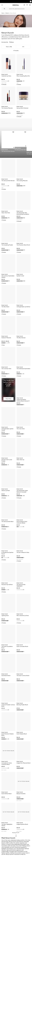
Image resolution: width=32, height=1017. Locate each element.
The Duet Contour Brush (23, 675)
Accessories (4, 42)
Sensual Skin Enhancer (22, 108)
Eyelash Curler (20, 276)
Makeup (11, 42)
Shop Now (8, 398)
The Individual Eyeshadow (23, 368)
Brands (7, 13)
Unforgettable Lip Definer (23, 306)
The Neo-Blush (5, 306)
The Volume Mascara (7, 108)
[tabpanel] (16, 441)
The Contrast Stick (6, 368)
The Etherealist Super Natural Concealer (22, 491)
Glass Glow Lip (20, 459)
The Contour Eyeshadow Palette (7, 276)
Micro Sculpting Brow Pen (23, 76)
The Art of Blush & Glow (23, 552)
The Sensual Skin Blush (7, 521)
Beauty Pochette (21, 793)
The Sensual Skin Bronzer (8, 180)
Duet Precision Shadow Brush (7, 734)
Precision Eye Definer (7, 584)
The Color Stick (21, 428)
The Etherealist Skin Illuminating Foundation (23, 213)
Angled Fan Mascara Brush (24, 763)
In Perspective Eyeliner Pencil (7, 553)
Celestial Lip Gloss (6, 76)
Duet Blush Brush (5, 675)
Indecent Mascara (6, 337)
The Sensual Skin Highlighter (21, 585)
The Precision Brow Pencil (23, 245)
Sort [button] (23, 46)
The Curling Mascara (22, 180)
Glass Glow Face (5, 212)
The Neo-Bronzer (21, 337)
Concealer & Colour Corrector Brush (6, 763)
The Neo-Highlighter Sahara (6, 825)
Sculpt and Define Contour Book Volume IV (23, 400)
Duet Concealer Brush (22, 646)
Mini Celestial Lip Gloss (23, 615)
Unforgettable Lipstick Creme (7, 429)
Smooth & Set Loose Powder (6, 460)
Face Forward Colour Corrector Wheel (22, 522)
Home (2, 13)
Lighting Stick (5, 615)
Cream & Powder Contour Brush (8, 705)
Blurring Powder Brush (22, 704)
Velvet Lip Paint (5, 490)
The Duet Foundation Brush (7, 647)
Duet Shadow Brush (22, 734)
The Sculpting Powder (7, 245)
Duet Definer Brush (6, 793)
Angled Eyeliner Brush (22, 824)
